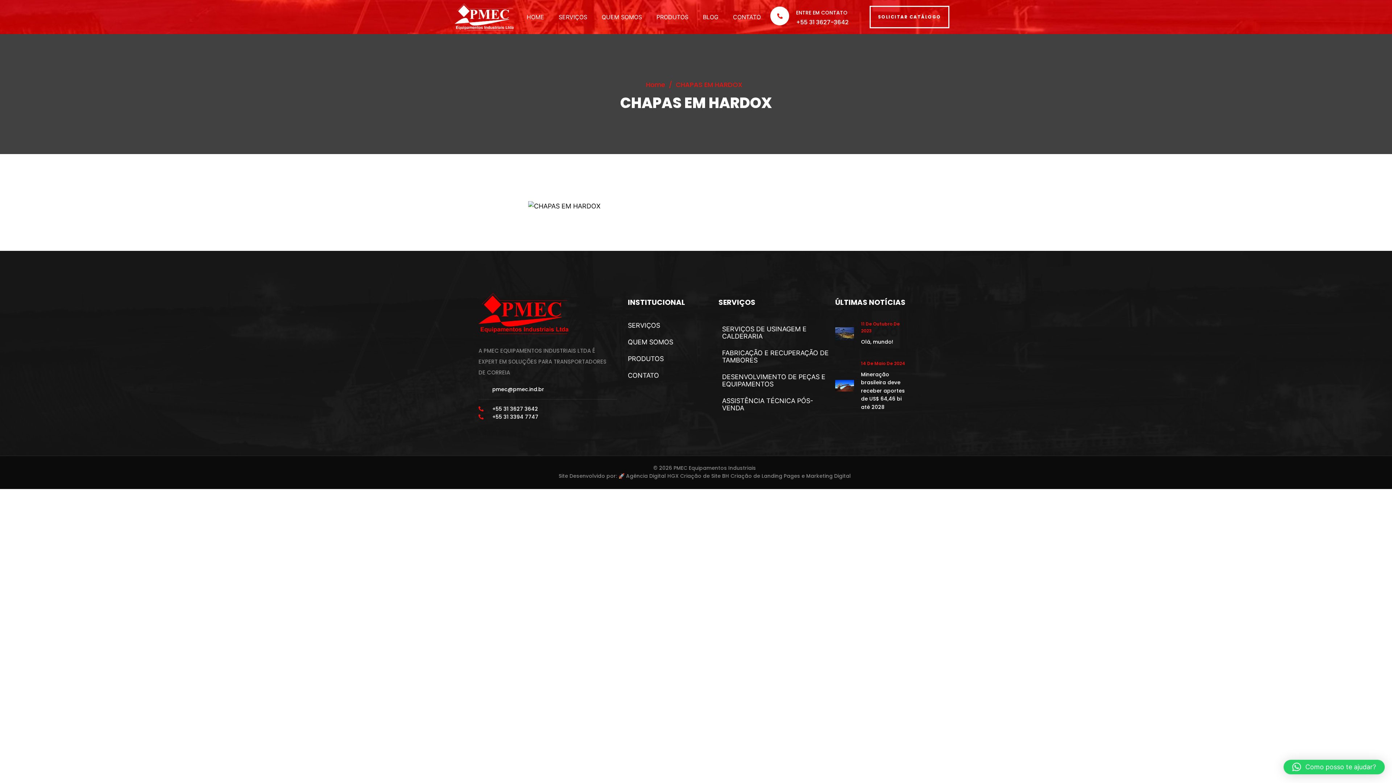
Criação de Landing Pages (765, 476)
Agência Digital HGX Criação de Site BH (677, 476)
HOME (535, 17)
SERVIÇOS (573, 17)
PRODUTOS (672, 17)
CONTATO (747, 17)
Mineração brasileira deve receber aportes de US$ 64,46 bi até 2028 (883, 391)
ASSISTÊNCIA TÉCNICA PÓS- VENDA (767, 404)
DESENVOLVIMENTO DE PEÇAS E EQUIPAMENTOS (773, 380)
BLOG (710, 17)
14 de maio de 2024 (883, 363)
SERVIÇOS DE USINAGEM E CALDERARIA (764, 332)
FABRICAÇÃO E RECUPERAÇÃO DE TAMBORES (775, 356)
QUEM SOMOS (622, 17)
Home (655, 84)
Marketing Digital (828, 476)
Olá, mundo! (877, 341)
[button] (1334, 767)
